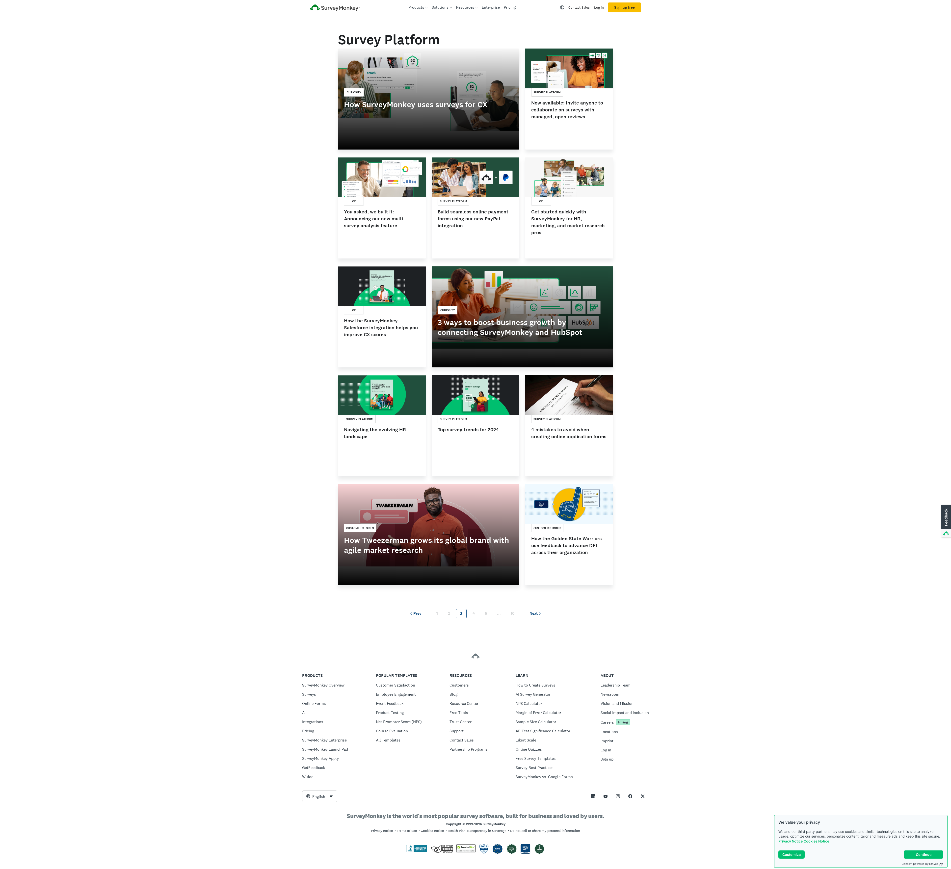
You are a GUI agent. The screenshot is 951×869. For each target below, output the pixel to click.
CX (354, 201)
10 (513, 613)
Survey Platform (547, 92)
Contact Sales (579, 7)
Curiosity (354, 92)
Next (533, 613)
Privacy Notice (790, 841)
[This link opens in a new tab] (593, 796)
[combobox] (319, 796)
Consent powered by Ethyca (920, 864)
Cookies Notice (816, 841)
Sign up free (624, 7)
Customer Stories (360, 528)
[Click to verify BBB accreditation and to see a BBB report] (416, 851)
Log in (599, 7)
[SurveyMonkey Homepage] (335, 8)
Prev (417, 613)
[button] (945, 521)
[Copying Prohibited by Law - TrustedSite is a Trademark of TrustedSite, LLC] (466, 851)
